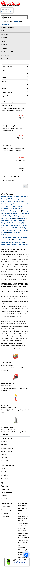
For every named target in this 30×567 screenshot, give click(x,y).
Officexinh (4, 441)
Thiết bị (4, 48)
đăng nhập (17, 21)
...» (23, 111)
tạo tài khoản (6, 24)
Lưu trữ (4, 45)
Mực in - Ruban (6, 55)
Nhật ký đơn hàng (6, 510)
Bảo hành (3, 454)
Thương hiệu (4, 486)
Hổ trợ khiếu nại (5, 472)
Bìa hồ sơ (4, 34)
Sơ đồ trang (4, 478)
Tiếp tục (25, 186)
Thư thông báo (5, 516)
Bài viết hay (5, 58)
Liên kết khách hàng (6, 492)
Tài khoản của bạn (6, 506)
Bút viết (4, 38)
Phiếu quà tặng (5, 489)
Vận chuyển (4, 445)
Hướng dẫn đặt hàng (7, 448)
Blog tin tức (4, 499)
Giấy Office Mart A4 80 (20, 562)
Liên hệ (3, 468)
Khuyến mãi (4, 496)
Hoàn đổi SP (4, 475)
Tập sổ (3, 41)
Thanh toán (4, 458)
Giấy (2, 31)
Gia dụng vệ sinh (7, 51)
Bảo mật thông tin (6, 461)
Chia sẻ (23, 171)
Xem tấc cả (22, 168)
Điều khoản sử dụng (6, 451)
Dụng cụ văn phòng (8, 27)
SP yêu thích (4, 513)
